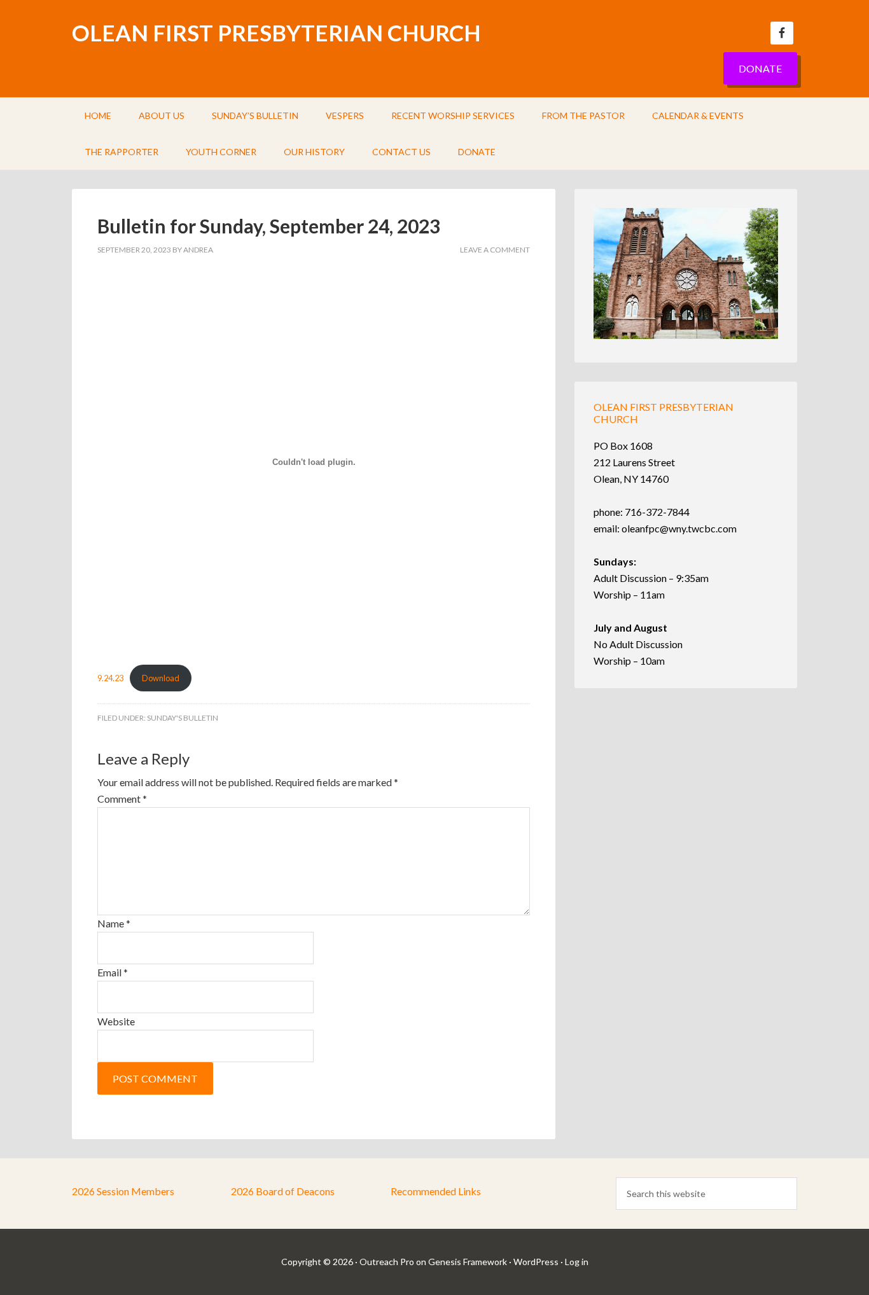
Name (113, 923)
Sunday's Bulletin (182, 718)
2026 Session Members (123, 1191)
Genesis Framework (467, 1261)
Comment (122, 799)
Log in (576, 1261)
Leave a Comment (495, 249)
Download (160, 678)
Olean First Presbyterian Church (276, 32)
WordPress (536, 1261)
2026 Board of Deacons (283, 1191)
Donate (760, 68)
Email (112, 972)
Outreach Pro (386, 1261)
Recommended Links (436, 1191)
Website (116, 1021)
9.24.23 (110, 678)
